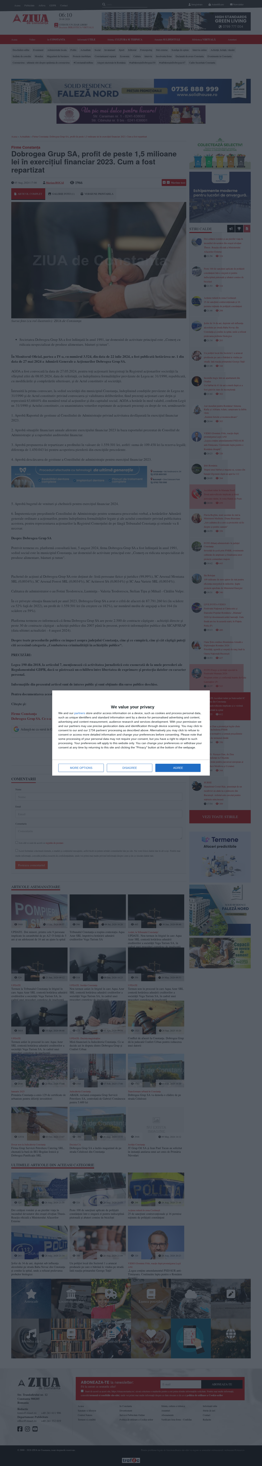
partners (79, 713)
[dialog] (131, 733)
